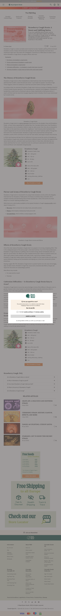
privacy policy (40, 312)
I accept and (31, 312)
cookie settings (28, 312)
